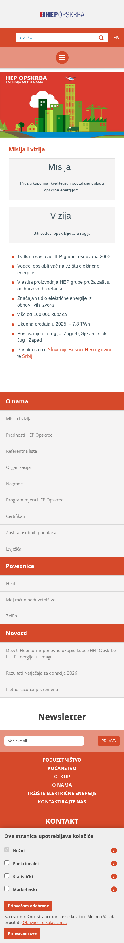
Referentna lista (21, 451)
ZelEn (11, 616)
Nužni (19, 851)
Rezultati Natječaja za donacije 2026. (42, 673)
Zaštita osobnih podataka (31, 532)
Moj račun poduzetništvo (31, 599)
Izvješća (13, 549)
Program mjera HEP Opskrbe (34, 500)
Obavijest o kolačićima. (44, 922)
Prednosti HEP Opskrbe (29, 435)
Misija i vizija (18, 418)
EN (116, 37)
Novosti (17, 633)
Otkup (62, 776)
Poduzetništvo (62, 760)
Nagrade (14, 483)
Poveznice (20, 566)
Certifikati (15, 516)
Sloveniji (57, 349)
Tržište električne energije (62, 793)
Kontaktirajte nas (62, 802)
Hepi (10, 583)
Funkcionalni (26, 864)
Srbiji (27, 356)
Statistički (23, 877)
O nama (17, 401)
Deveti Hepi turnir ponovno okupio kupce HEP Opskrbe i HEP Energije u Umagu (61, 653)
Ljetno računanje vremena (32, 689)
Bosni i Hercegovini (90, 349)
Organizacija (18, 467)
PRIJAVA (109, 740)
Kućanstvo (62, 768)
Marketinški (25, 890)
